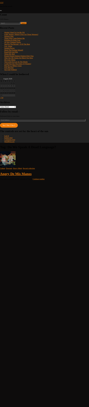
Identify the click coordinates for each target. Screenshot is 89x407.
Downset (9, 168)
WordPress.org (9, 142)
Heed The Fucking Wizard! (13, 50)
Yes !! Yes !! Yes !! (8, 125)
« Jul (1, 98)
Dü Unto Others (9, 60)
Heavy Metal (17, 168)
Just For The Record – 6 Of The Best (17, 44)
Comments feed (9, 140)
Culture (2, 168)
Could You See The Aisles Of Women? (17, 64)
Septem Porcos (9, 48)
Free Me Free (9, 68)
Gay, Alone (8, 46)
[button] (1, 10)
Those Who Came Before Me (14, 38)
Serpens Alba (8, 36)
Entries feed (8, 138)
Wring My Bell (9, 54)
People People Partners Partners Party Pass (19, 56)
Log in (6, 136)
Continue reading (38, 179)
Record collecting (29, 168)
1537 (1, 3)
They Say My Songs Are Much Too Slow (18, 58)
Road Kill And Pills (11, 52)
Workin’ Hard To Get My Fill (14, 32)
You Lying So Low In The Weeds (16, 62)
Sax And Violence (10, 70)
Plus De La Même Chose (13, 66)
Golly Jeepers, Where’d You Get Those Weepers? (21, 34)
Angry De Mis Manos (16, 174)
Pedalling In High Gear (12, 40)
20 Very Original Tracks (12, 42)
